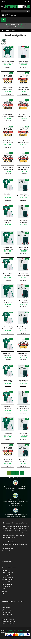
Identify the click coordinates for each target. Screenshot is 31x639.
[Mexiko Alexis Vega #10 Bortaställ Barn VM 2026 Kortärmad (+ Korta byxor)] (23, 317)
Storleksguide (6, 575)
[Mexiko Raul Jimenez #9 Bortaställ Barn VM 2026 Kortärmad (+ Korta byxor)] (23, 211)
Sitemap (4, 591)
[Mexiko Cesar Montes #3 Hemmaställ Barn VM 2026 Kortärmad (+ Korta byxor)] (7, 397)
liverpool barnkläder (8, 619)
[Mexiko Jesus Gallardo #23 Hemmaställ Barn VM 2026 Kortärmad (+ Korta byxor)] (7, 450)
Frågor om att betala (8, 579)
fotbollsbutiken (10, 632)
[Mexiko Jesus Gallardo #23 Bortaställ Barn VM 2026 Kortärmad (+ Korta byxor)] (23, 450)
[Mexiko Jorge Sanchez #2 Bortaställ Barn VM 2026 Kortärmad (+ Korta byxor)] (23, 424)
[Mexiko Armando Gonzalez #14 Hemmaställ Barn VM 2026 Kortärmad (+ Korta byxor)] (7, 238)
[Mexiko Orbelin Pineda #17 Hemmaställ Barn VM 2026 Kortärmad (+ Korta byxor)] (7, 264)
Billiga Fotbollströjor (21, 630)
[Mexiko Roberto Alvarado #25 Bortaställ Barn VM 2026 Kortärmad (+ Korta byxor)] (23, 370)
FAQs (3, 589)
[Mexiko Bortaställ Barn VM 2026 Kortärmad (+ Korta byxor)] (23, 52)
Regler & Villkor (7, 582)
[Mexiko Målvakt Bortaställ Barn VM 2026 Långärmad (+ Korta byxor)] (23, 105)
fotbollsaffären (20, 526)
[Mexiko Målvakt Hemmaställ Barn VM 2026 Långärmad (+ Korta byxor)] (7, 105)
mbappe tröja (6, 607)
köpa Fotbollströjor (7, 531)
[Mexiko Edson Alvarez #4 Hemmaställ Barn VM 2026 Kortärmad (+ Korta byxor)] (7, 184)
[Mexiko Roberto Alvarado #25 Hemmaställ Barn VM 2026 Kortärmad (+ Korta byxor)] (7, 370)
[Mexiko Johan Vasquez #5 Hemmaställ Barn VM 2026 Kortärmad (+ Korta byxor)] (7, 291)
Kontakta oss (6, 570)
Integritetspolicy (7, 584)
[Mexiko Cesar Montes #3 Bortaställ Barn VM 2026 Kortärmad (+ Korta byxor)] (23, 397)
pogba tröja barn (7, 612)
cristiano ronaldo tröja (8, 624)
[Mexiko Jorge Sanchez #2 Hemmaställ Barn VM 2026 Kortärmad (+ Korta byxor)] (7, 424)
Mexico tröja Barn (10, 30)
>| (21, 473)
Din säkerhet (6, 586)
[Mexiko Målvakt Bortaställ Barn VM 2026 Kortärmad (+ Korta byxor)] (23, 78)
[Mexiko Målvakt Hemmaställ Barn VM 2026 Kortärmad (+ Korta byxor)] (7, 78)
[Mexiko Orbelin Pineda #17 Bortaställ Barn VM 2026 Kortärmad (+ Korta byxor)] (23, 264)
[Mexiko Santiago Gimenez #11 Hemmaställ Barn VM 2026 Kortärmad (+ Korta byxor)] (7, 344)
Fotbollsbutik (9, 630)
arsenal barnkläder (7, 617)
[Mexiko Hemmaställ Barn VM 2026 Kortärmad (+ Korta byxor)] (7, 52)
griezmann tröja (7, 610)
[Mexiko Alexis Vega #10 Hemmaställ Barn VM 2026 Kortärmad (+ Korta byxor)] (7, 317)
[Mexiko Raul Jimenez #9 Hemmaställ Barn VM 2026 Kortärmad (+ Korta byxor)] (7, 211)
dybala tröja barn (7, 614)
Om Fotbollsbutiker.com (9, 568)
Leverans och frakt (7, 572)
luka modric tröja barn (8, 621)
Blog (3, 593)
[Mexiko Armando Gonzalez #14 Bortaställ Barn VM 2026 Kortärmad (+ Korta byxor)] (23, 238)
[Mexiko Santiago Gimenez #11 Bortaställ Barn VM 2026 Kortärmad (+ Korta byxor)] (23, 344)
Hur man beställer (7, 577)
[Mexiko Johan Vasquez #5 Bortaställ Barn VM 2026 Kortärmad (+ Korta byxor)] (23, 291)
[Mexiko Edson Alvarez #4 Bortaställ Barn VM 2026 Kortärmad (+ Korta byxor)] (23, 184)
